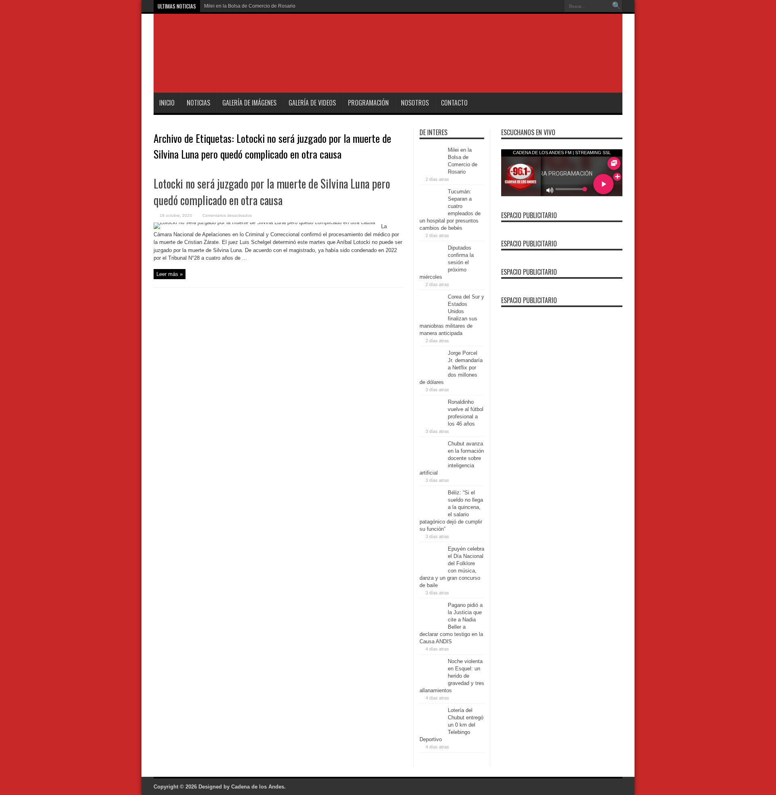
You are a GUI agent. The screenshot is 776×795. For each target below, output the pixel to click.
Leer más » (169, 274)
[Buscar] (616, 6)
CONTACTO (454, 103)
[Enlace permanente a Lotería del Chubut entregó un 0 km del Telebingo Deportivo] (432, 729)
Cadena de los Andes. (258, 787)
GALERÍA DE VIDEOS (312, 103)
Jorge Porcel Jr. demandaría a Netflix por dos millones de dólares (451, 367)
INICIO (167, 103)
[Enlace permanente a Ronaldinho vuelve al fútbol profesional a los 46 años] (432, 421)
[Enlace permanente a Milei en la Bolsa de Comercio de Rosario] (432, 169)
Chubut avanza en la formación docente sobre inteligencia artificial (452, 458)
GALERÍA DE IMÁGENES (249, 103)
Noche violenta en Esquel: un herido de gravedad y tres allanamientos (452, 675)
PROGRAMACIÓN (368, 103)
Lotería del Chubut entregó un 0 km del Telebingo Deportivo (451, 724)
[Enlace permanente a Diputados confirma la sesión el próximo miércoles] (432, 267)
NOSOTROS (415, 103)
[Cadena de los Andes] (267, 72)
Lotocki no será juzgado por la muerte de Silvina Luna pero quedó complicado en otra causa (272, 191)
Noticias (198, 103)
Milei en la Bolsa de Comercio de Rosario (249, 6)
